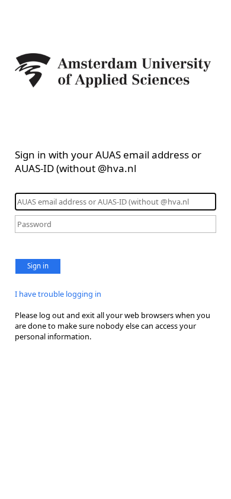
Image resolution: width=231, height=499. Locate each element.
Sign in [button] (38, 265)
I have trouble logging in (58, 294)
